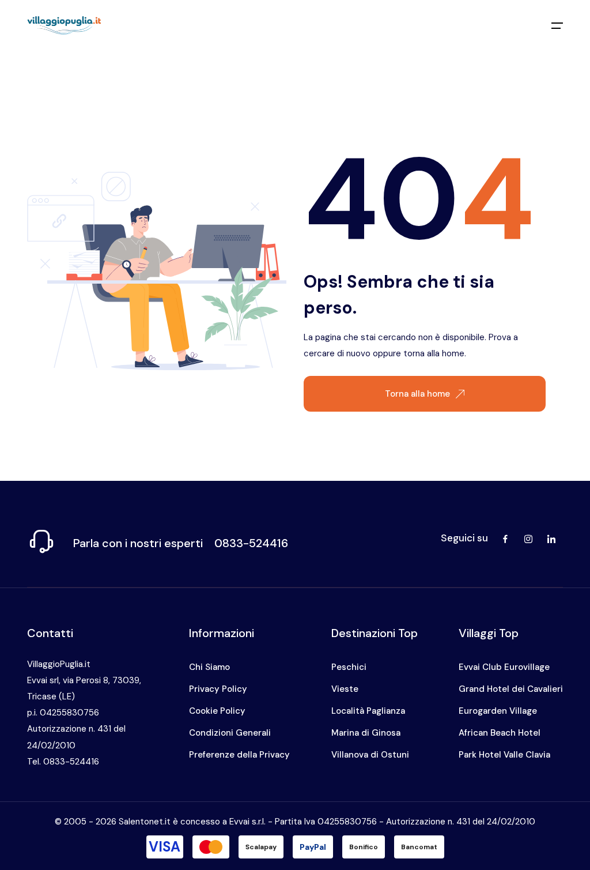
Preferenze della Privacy (239, 754)
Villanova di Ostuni (370, 754)
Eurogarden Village (498, 711)
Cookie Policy (217, 711)
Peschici (348, 667)
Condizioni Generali (230, 733)
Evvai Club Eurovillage (504, 667)
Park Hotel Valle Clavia (504, 754)
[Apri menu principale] (557, 25)
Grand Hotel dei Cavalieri (511, 689)
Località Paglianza (368, 711)
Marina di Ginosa (365, 733)
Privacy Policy (218, 689)
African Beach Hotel (499, 733)
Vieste (344, 689)
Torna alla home (417, 394)
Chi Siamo (209, 667)
